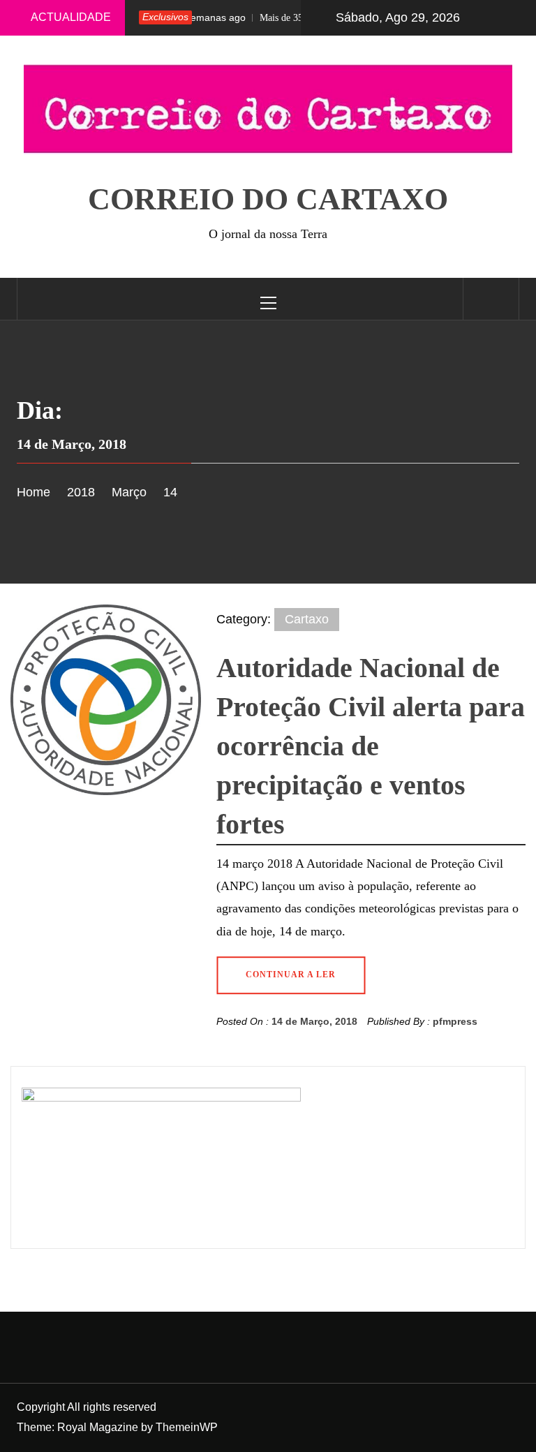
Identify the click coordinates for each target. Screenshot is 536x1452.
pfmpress (455, 1021)
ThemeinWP (187, 1427)
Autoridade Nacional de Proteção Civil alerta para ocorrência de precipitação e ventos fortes (370, 746)
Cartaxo (307, 619)
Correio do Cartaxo (268, 199)
